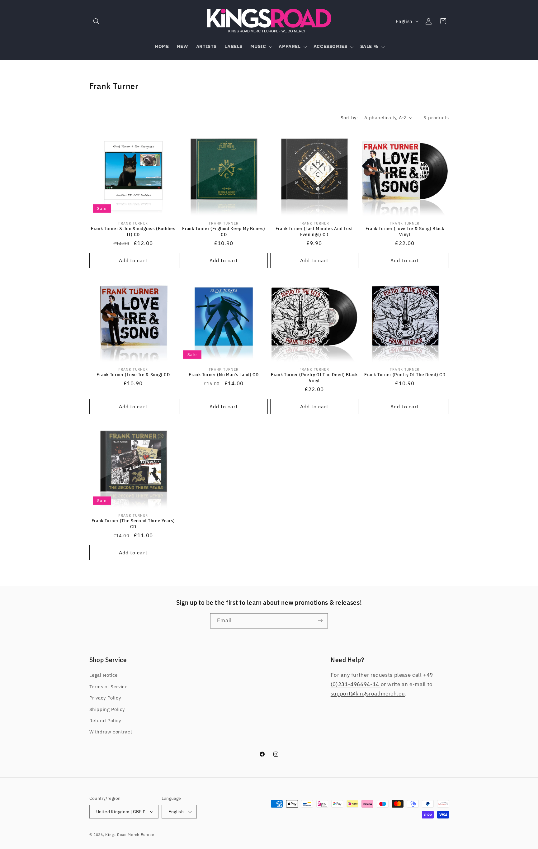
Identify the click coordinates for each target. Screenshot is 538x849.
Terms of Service (108, 687)
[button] (96, 21)
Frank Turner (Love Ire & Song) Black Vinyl (405, 231)
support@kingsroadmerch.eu (368, 693)
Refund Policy (105, 720)
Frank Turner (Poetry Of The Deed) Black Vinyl (314, 377)
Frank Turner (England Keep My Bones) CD (223, 231)
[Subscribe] (320, 620)
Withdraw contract (110, 732)
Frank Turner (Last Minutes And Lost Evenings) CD (314, 231)
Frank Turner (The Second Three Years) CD (133, 523)
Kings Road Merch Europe (129, 834)
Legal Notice (103, 675)
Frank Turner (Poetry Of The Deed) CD (405, 374)
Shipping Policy (107, 709)
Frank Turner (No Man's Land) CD (223, 374)
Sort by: (349, 118)
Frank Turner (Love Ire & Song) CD (133, 374)
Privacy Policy (105, 698)
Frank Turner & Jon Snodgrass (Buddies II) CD (133, 231)
